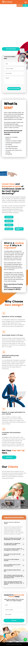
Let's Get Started (11, 49)
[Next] (25, 504)
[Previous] (2, 504)
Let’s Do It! (9, 457)
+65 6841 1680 (19, 5)
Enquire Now (25, 6)
